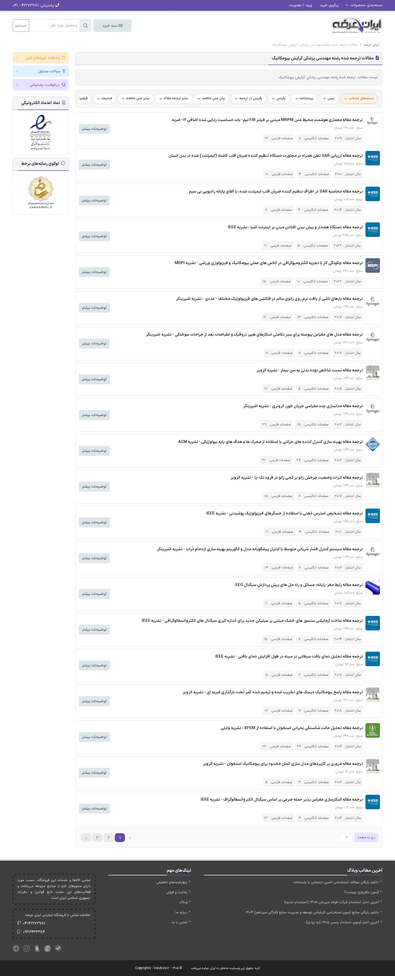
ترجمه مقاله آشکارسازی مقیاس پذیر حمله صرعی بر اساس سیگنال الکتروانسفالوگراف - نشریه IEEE (282, 800)
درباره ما (181, 912)
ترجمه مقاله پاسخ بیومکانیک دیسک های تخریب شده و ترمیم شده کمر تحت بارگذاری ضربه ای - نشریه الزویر (273, 692)
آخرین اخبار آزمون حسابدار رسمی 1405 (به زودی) (342, 922)
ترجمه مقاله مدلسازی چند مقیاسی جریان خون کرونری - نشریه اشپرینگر (303, 406)
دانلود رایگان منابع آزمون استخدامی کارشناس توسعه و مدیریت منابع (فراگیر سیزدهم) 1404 (312, 912)
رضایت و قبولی (177, 892)
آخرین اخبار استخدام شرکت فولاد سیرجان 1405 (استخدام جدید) (331, 902)
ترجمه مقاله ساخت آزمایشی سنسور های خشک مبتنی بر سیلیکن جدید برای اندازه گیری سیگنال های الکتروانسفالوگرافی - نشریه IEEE (252, 621)
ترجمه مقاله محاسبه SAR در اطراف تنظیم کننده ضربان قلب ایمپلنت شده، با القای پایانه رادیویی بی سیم (276, 192)
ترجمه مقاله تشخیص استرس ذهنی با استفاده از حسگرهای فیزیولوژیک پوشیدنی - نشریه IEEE (284, 513)
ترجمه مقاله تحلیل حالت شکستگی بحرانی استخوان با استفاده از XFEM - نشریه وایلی (292, 728)
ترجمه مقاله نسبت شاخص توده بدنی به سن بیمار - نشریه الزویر (310, 370)
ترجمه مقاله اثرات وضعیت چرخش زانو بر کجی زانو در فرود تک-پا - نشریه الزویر (297, 478)
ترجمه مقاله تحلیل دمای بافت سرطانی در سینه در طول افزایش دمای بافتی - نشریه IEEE (289, 657)
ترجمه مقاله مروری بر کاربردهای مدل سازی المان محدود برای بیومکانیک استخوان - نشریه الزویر (283, 764)
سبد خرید (110, 26)
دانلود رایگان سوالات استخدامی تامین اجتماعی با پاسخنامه (336, 882)
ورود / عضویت (300, 5)
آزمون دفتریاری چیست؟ (361, 892)
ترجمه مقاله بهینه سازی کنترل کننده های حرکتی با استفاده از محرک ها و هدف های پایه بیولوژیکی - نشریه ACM (270, 442)
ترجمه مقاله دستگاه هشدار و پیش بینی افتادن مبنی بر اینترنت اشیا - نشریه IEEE (295, 227)
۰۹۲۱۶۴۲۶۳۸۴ (34, 932)
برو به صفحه (366, 837)
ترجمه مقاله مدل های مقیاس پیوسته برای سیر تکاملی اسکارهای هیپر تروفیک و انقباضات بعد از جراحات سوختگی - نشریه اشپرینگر (254, 335)
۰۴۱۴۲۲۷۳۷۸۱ (34, 923)
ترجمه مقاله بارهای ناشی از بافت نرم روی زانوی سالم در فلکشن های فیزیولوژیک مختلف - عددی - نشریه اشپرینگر (269, 299)
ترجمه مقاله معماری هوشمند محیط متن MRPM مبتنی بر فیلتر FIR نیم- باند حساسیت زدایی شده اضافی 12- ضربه (267, 120)
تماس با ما (180, 922)
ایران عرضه (371, 45)
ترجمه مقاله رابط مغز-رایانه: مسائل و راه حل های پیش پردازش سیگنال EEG (299, 585)
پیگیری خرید (329, 5)
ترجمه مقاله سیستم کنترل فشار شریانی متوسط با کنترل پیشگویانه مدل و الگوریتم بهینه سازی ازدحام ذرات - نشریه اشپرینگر (260, 549)
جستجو (21, 26)
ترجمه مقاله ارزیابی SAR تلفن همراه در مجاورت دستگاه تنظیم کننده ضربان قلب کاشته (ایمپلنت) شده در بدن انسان (265, 156)
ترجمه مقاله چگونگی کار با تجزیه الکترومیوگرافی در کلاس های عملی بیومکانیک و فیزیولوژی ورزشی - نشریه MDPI (269, 263)
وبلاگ (183, 902)
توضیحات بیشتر (94, 129)
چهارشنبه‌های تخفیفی (172, 882)
